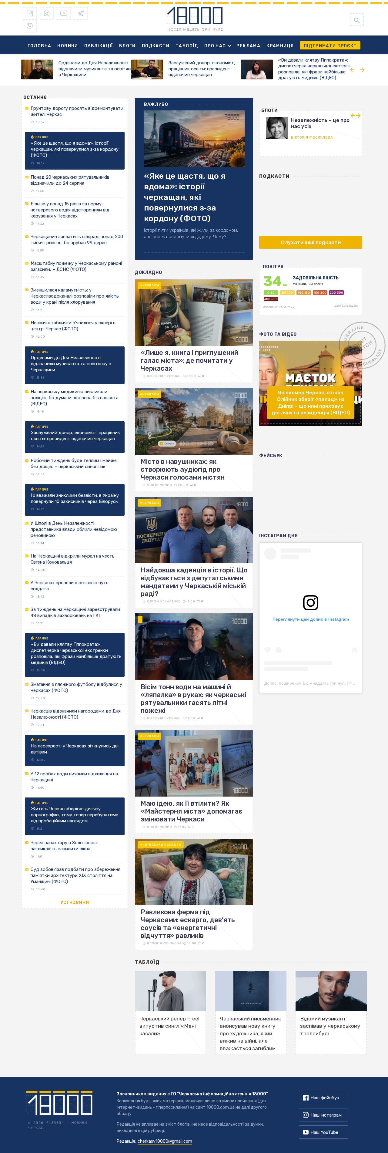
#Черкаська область (160, 845)
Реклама (248, 46)
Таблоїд (187, 46)
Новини (67, 46)
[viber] (29, 26)
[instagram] (46, 13)
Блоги (127, 46)
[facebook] (29, 13)
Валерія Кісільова (164, 943)
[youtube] (63, 13)
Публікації (98, 46)
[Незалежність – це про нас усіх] (264, 127)
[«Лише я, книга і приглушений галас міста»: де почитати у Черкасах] (194, 331)
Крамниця (280, 46)
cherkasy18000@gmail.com (165, 1141)
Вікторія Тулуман (164, 376)
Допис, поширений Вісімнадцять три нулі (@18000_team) (321, 683)
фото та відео (277, 334)
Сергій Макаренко (164, 601)
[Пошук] (357, 19)
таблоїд (147, 962)
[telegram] (80, 13)
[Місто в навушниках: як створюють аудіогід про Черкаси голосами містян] (194, 440)
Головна (40, 46)
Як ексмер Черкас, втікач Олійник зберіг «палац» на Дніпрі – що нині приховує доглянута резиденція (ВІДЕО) (311, 402)
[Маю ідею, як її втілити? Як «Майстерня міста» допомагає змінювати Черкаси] (194, 782)
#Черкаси (149, 285)
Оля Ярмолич (159, 485)
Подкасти (155, 46)
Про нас (215, 46)
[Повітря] (311, 294)
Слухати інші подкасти (311, 242)
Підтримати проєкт (330, 46)
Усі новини (75, 902)
